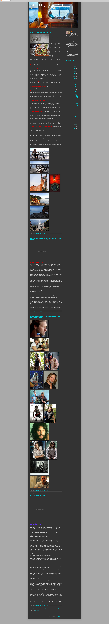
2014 (75, 73)
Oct (75, 84)
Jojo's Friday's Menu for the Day (40, 32)
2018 (75, 66)
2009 (75, 128)
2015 (75, 71)
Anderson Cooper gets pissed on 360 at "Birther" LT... (77, 103)
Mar (76, 122)
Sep (76, 86)
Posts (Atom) (37, 610)
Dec (76, 81)
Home (46, 608)
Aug (76, 88)
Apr (75, 121)
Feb (75, 124)
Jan (75, 126)
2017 (75, 68)
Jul (75, 89)
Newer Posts (33, 608)
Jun (75, 91)
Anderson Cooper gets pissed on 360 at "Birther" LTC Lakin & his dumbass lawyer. (46, 239)
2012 (75, 76)
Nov (76, 83)
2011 (75, 78)
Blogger (59, 616)
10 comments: (46, 490)
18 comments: (46, 311)
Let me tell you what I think (47, 5)
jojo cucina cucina (75, 31)
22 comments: (46, 233)
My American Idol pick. (37, 495)
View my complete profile (70, 60)
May (76, 93)
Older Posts (60, 608)
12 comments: (46, 605)
